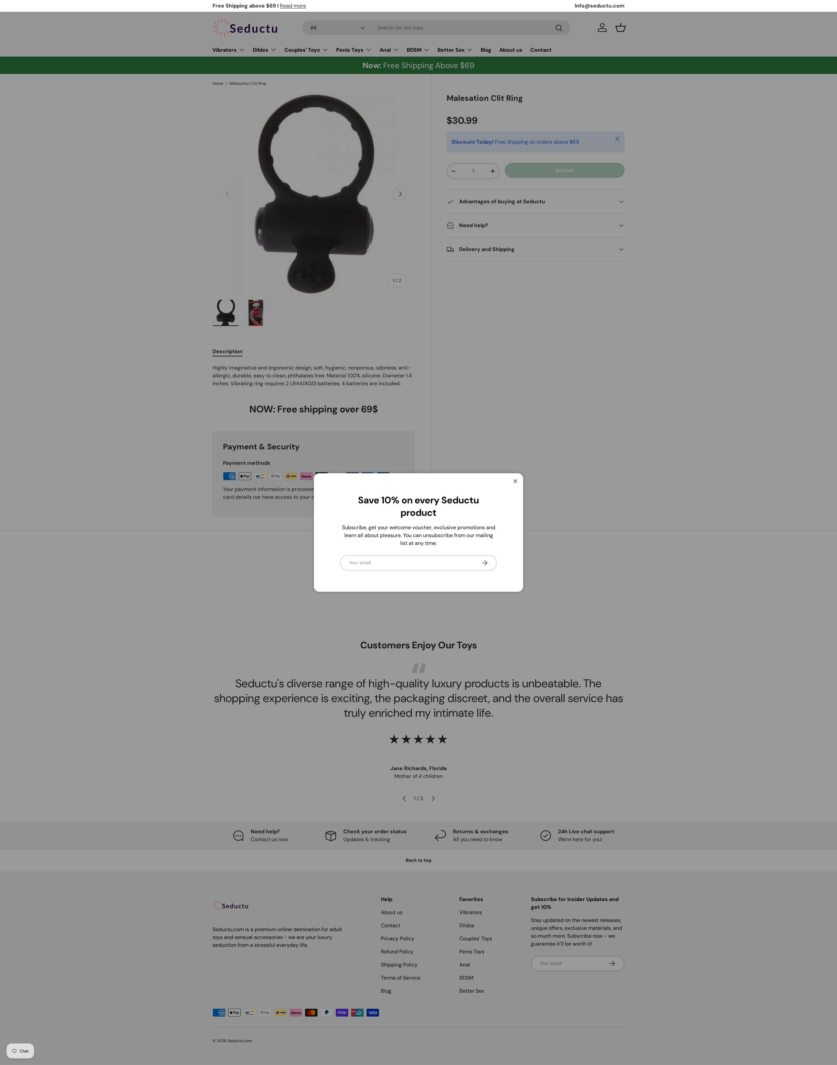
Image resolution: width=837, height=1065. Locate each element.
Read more (293, 5)
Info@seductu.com (599, 5)
